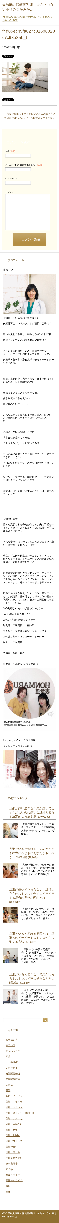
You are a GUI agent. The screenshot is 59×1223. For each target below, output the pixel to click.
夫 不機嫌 (12, 1062)
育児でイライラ (14, 1180)
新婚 (8, 1090)
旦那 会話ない (14, 1124)
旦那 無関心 (13, 1135)
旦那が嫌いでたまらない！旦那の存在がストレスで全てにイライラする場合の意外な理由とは (31, 893)
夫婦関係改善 (13, 1079)
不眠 (8, 1056)
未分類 (9, 1169)
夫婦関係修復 (13, 1073)
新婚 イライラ (14, 1096)
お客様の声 (12, 1039)
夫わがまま (12, 1068)
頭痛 (8, 1191)
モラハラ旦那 (13, 1051)
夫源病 (9, 1084)
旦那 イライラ (14, 1101)
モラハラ (10, 1045)
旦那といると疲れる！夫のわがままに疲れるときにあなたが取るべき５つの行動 (31, 853)
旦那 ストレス (14, 1107)
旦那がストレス (14, 1141)
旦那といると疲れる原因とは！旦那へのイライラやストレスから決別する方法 (31, 938)
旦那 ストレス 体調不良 (20, 1113)
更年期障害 (12, 1163)
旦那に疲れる (13, 1152)
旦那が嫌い (12, 1146)
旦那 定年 (12, 1130)
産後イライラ (13, 1175)
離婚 (8, 1186)
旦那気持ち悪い (14, 1158)
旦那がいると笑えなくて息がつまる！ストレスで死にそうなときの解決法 (31, 978)
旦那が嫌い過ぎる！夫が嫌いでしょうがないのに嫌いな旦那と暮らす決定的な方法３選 (31, 812)
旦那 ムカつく (14, 1118)
